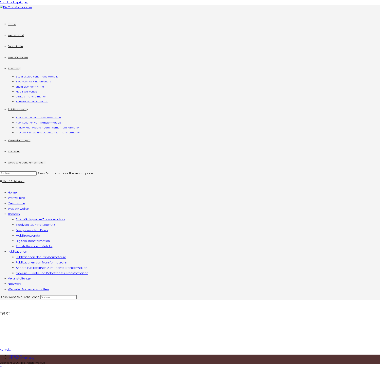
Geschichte (16, 203)
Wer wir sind (16, 198)
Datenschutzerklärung (21, 358)
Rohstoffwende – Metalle (34, 246)
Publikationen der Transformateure (41, 257)
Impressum (15, 355)
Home (12, 192)
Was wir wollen (18, 209)
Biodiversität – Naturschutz (35, 225)
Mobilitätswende (28, 235)
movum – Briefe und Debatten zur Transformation (52, 273)
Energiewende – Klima (32, 230)
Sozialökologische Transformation (40, 219)
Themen (14, 214)
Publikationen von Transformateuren (42, 262)
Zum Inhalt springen (14, 2)
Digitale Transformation (33, 241)
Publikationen (17, 251)
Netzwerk (14, 284)
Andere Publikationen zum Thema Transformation (51, 268)
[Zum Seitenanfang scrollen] (1, 366)
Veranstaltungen (20, 278)
